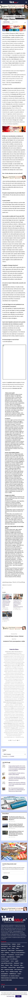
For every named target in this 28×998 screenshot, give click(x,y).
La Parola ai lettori (4, 959)
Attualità (13, 946)
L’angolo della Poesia (10, 956)
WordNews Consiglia (14, 971)
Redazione (21, 978)
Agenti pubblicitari (4, 973)
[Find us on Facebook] (1, 987)
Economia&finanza (19, 950)
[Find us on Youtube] (3, 987)
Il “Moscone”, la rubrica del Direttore (18, 952)
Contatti (19, 973)
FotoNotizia (7, 952)
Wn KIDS (2, 971)
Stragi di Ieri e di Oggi (9, 969)
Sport (2, 969)
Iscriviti (5, 877)
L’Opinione (18, 956)
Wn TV (7, 971)
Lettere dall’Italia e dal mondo (6, 963)
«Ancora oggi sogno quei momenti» (6, 618)
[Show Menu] (1, 2)
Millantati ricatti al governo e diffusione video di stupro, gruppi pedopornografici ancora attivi (17, 784)
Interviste (3, 956)
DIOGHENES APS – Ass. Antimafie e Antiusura (10, 975)
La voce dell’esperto (13, 959)
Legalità (16, 961)
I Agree (18, 996)
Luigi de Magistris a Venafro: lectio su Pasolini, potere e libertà (17, 773)
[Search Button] (26, 2)
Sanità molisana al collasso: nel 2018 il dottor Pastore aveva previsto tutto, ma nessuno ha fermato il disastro (16, 833)
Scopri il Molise (4, 967)
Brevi (23, 946)
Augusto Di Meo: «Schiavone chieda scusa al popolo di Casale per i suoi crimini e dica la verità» (6, 603)
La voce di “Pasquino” (5, 961)
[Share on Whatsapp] (14, 30)
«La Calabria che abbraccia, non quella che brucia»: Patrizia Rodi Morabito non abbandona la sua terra (17, 778)
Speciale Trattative (20, 967)
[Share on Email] (20, 30)
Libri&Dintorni (16, 963)
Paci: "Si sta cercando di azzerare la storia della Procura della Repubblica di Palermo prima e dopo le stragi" (17, 789)
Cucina (13, 948)
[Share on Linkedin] (10, 30)
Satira (21, 965)
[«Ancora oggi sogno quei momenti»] (7, 614)
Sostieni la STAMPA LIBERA (6, 980)
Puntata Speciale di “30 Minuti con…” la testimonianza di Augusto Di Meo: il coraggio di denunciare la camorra (18, 603)
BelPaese (18, 946)
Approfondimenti (4, 946)
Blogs (20, 971)
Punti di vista (16, 965)
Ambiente (14, 944)
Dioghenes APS (4, 950)
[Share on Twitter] (7, 30)
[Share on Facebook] (3, 30)
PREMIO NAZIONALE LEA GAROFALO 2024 (9, 978)
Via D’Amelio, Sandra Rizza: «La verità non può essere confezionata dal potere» (17, 818)
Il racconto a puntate (19, 954)
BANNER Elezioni (12, 973)
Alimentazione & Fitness (5, 944)
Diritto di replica (11, 950)
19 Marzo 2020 (14, 22)
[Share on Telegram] (17, 30)
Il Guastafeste (11, 954)
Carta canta (3, 948)
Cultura (17, 948)
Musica (2, 965)
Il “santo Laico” (4, 954)
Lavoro (12, 961)
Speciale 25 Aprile (11, 967)
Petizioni (7, 965)
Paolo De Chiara (6, 22)
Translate (12, 756)
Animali (18, 944)
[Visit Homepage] (14, 2)
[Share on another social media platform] (24, 30)
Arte (10, 946)
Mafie (22, 963)
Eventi (2, 952)
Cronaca (8, 948)
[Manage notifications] (16, 989)
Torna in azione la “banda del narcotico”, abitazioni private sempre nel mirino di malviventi (16, 825)
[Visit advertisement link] (14, 6)
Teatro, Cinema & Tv (18, 969)
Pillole (11, 965)
